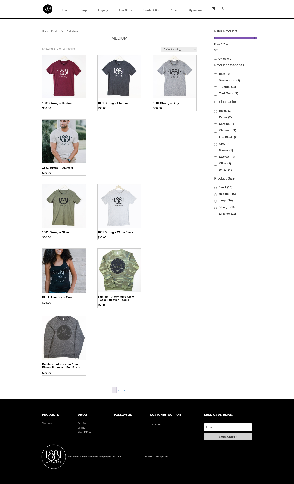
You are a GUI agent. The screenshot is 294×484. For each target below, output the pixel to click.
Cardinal (227, 123)
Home (64, 10)
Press (173, 10)
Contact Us (151, 10)
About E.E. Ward (86, 432)
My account (197, 10)
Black (225, 110)
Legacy (103, 10)
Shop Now (47, 423)
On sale (225, 58)
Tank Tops (228, 93)
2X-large (227, 213)
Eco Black (228, 137)
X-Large (227, 207)
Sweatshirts (229, 80)
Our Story (125, 10)
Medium (227, 193)
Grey (224, 143)
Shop (83, 10)
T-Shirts (227, 86)
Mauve (226, 150)
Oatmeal (227, 156)
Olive (225, 163)
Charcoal (227, 130)
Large (226, 200)
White (225, 170)
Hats (224, 73)
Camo (225, 117)
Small (225, 187)
